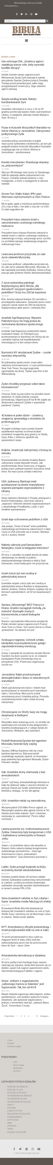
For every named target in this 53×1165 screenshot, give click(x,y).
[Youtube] (36, 14)
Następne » (44, 1016)
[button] (26, 40)
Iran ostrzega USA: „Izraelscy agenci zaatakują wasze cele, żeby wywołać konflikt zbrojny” (22, 64)
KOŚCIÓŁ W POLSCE (17, 1093)
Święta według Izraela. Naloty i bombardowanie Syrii (19, 100)
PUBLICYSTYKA (14, 1111)
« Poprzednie (9, 1016)
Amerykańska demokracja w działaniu (23, 955)
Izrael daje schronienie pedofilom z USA (24, 519)
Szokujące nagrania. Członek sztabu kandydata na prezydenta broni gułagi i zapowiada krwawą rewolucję (23, 643)
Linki (15, 1062)
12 (37, 1016)
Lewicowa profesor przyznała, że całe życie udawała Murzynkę (23, 256)
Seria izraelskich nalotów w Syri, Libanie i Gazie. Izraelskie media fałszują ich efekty (26, 900)
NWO (9, 1123)
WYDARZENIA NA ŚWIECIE (19, 1096)
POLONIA (11, 1108)
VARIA (10, 1129)
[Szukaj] (47, 21)
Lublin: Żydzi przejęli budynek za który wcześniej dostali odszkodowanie (23, 868)
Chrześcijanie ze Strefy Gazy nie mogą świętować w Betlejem (24, 713)
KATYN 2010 (12, 1120)
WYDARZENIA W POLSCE (19, 1102)
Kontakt (10, 1043)
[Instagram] (31, 14)
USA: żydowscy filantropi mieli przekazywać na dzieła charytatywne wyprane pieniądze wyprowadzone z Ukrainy (22, 486)
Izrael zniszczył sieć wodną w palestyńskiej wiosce (19, 575)
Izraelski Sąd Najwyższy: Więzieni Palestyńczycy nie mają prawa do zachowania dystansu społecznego (22, 321)
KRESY (10, 1105)
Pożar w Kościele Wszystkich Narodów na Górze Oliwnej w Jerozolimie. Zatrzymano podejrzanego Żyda (25, 131)
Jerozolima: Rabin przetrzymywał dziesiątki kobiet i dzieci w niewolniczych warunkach (25, 677)
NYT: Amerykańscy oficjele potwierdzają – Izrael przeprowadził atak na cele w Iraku (26, 928)
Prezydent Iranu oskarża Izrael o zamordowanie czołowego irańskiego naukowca (23, 222)
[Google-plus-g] (26, 14)
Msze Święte (18, 1065)
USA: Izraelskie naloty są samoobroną (23, 800)
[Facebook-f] (17, 14)
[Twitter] (22, 14)
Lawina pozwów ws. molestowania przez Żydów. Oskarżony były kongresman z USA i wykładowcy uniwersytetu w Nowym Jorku (26, 833)
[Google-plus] (26, 1149)
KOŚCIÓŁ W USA (15, 1090)
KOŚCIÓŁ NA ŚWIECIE (17, 1087)
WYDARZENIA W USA (17, 1099)
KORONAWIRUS (14, 1117)
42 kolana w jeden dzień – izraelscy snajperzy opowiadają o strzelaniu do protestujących (23, 418)
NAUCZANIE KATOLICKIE (18, 1114)
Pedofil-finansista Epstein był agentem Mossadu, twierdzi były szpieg (24, 742)
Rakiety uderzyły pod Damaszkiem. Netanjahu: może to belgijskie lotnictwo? (25, 546)
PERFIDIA (11, 1126)
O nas (10, 1040)
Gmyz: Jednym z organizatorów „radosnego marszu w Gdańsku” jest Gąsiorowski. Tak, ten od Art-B (22, 984)
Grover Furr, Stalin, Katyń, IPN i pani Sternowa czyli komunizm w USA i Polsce (25, 195)
